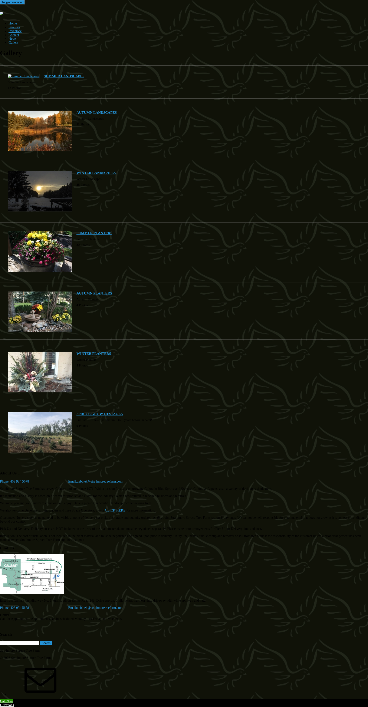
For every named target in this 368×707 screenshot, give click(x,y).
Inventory (15, 31)
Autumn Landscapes (96, 113)
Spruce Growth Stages (99, 414)
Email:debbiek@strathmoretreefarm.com (95, 481)
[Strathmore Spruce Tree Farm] (1, 13)
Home (13, 23)
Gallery (14, 42)
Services (14, 27)
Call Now (6, 701)
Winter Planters (93, 354)
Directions (7, 705)
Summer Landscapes (64, 76)
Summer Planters (94, 233)
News (12, 38)
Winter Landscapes (96, 173)
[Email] (40, 694)
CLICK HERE (115, 510)
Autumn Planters (94, 293)
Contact (14, 35)
